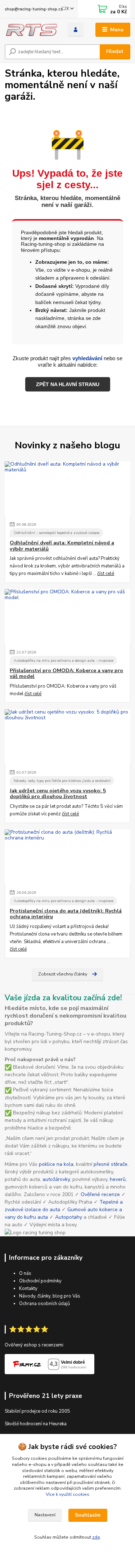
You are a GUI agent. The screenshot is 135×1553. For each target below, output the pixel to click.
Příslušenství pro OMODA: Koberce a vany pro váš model (66, 673)
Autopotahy (68, 1217)
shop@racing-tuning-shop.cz (34, 9)
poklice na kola (56, 1164)
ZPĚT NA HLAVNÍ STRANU (67, 384)
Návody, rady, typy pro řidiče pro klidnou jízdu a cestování (62, 780)
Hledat (114, 51)
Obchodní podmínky (40, 1281)
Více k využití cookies (67, 1494)
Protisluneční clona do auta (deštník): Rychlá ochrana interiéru (66, 914)
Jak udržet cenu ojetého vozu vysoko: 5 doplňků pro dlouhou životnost (58, 794)
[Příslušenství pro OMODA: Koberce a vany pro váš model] (67, 616)
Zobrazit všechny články (62, 974)
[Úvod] (31, 30)
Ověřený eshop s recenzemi (34, 1345)
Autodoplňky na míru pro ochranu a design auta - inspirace (63, 660)
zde (96, 1537)
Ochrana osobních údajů (44, 1303)
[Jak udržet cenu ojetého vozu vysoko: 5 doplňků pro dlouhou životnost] (67, 736)
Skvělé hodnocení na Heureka (36, 1424)
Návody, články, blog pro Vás (49, 1296)
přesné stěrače (110, 1164)
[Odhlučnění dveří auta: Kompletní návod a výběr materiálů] (67, 488)
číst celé (105, 573)
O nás (25, 1273)
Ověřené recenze (100, 1194)
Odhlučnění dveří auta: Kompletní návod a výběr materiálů (62, 546)
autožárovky (56, 1179)
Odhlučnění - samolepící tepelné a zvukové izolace (56, 532)
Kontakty (28, 1288)
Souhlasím (87, 1515)
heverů (118, 1179)
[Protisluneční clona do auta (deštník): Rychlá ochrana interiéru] (67, 856)
